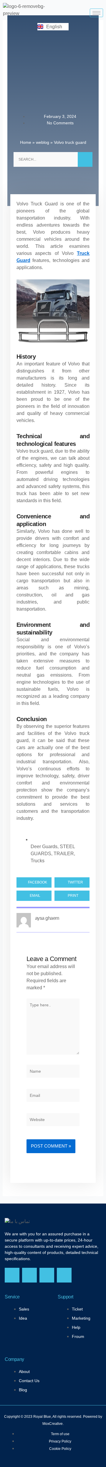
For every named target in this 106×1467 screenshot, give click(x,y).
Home (25, 142)
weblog (42, 142)
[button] (34, 882)
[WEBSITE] (53, 1121)
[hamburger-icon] (96, 13)
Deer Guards (44, 846)
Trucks (37, 860)
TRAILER (64, 853)
